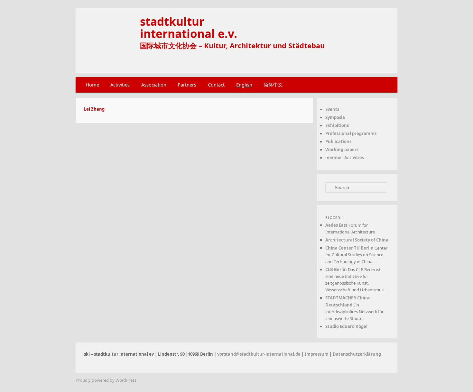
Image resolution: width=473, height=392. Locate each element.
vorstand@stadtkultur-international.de (259, 354)
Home (92, 84)
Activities (120, 84)
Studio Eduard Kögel (346, 326)
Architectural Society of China (356, 240)
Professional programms (350, 133)
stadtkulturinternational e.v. (188, 27)
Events (332, 109)
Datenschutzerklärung (357, 354)
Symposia (335, 117)
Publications (338, 141)
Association (153, 84)
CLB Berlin (336, 269)
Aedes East (336, 225)
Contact (216, 84)
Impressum (317, 354)
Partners (187, 84)
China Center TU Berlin (349, 248)
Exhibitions (337, 125)
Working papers (341, 149)
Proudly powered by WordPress (106, 380)
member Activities (344, 157)
